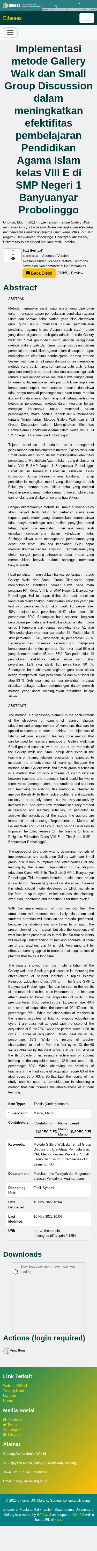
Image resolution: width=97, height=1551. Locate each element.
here (58, 1519)
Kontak (8, 1401)
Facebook (14, 1420)
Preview (77, 273)
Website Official (15, 1386)
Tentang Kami (13, 1391)
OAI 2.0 (78, 1515)
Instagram (14, 1430)
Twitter (11, 1425)
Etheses (12, 18)
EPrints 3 (44, 1515)
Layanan (9, 1396)
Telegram (13, 1435)
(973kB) (49, 273)
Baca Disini (41, 273)
